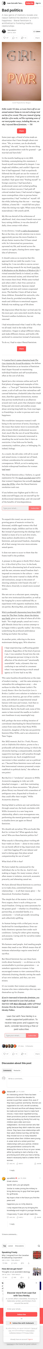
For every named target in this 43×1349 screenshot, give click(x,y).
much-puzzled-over (26, 477)
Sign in (38, 3)
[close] (36, 1283)
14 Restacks (29, 1046)
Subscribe (29, 3)
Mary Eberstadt (20, 1003)
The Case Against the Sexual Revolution (20, 362)
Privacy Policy (28, 1333)
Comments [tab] (7, 1070)
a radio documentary (30, 230)
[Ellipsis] (40, 1091)
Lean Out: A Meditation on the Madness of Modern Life (21, 269)
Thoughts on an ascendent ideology (16, 1272)
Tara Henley (11, 30)
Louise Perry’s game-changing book (19, 360)
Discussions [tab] (19, 1246)
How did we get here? (12, 1269)
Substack (10, 1344)
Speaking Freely (9, 1252)
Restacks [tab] (17, 1070)
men (8, 469)
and (4, 469)
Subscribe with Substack (23, 1323)
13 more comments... (10, 1234)
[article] (21, 1258)
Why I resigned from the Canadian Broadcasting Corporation (15, 1256)
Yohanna (10, 1091)
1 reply (12, 1170)
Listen (38, 31)
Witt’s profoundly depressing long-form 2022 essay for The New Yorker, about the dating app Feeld (21, 615)
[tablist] (12, 1070)
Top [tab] (4, 1246)
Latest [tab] (10, 1246)
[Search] (39, 1246)
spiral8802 (11, 1178)
